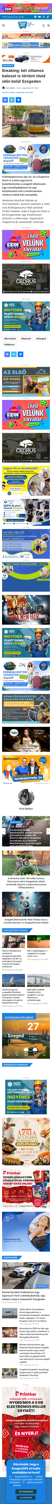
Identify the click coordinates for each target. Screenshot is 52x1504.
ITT (11, 1485)
